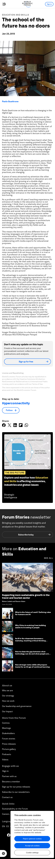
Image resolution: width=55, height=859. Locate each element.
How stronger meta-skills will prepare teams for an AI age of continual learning (32, 666)
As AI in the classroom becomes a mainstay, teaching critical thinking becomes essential (30, 640)
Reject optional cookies (32, 839)
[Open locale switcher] (3, 853)
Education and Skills (15, 15)
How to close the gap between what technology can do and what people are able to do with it (32, 654)
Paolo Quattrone (10, 101)
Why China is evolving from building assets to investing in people (30, 626)
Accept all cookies (32, 846)
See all (48, 558)
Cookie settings (32, 853)
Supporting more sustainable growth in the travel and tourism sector (26, 596)
